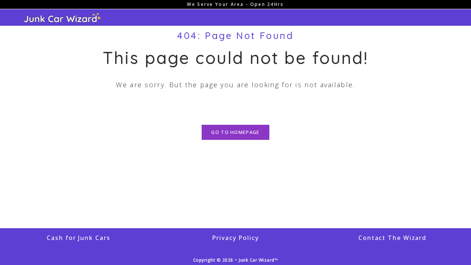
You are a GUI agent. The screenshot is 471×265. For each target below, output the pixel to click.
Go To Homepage (235, 132)
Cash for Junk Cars (78, 238)
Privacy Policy (235, 238)
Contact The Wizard (392, 238)
